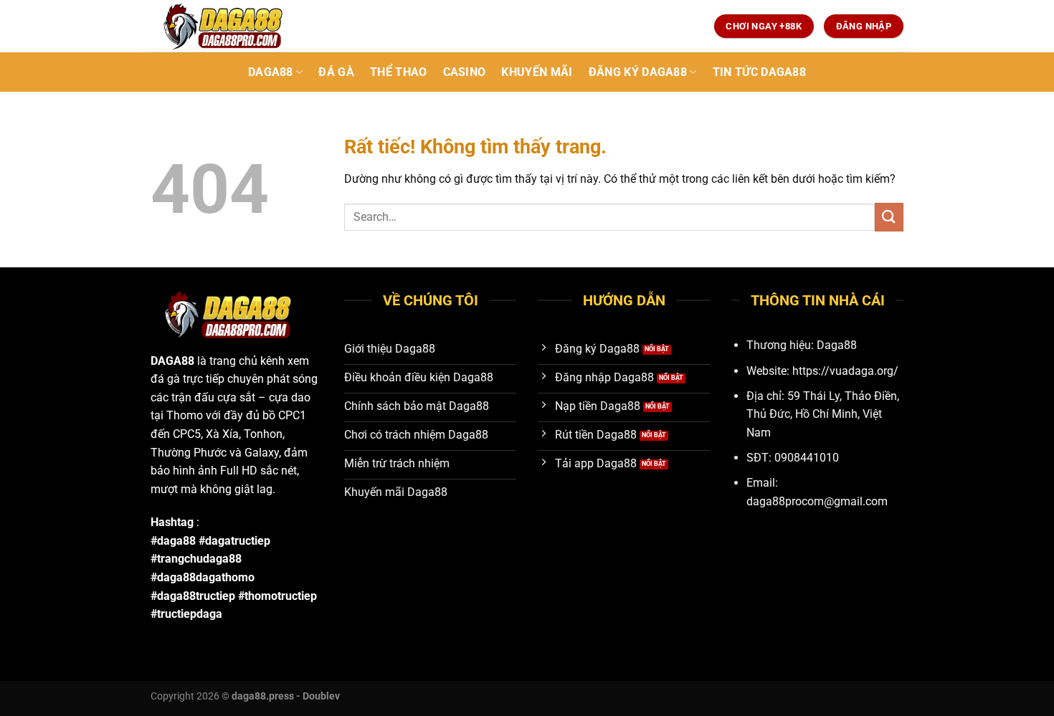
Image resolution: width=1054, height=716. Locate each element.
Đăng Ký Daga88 (638, 72)
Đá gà (336, 72)
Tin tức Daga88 (759, 72)
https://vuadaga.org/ (845, 371)
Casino (464, 72)
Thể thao (398, 72)
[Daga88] (222, 26)
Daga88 (270, 72)
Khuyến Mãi (536, 72)
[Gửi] (889, 217)
